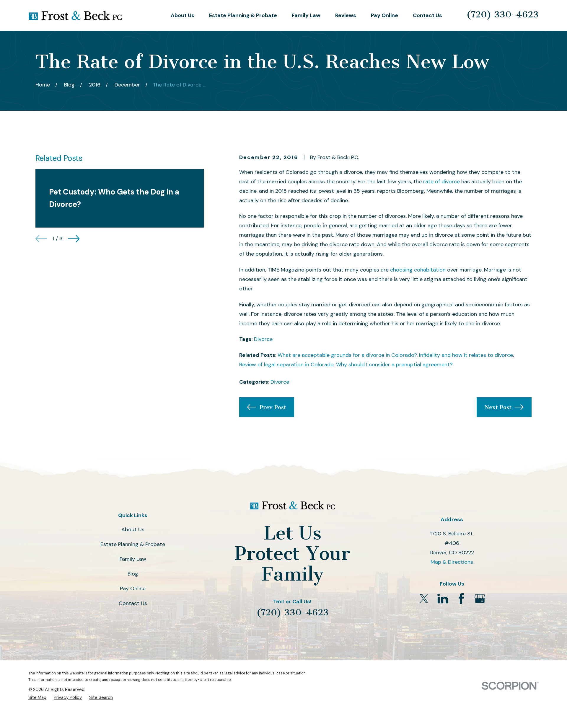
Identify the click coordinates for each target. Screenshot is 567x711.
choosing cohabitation (418, 269)
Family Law (133, 559)
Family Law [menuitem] (306, 15)
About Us (132, 529)
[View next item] (74, 239)
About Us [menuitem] (182, 15)
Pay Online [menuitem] (384, 15)
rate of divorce (441, 181)
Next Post (498, 407)
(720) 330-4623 (502, 14)
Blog (133, 573)
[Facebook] (461, 598)
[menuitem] (37, 698)
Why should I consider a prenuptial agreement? (394, 364)
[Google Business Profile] (480, 598)
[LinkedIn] (442, 598)
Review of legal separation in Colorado (286, 364)
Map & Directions (452, 561)
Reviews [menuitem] (345, 15)
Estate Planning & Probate (132, 544)
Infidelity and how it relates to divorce (466, 355)
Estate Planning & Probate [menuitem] (243, 15)
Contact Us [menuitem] (427, 15)
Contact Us (133, 603)
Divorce (263, 339)
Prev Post (273, 407)
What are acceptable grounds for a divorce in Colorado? (347, 355)
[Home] (75, 15)
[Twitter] (424, 598)
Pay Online (133, 588)
